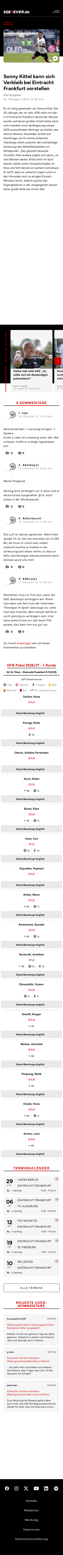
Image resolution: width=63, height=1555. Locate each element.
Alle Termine (31, 1288)
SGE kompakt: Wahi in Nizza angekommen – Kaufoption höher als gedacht (31, 1326)
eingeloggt (24, 643)
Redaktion (31, 1510)
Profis (8, 22)
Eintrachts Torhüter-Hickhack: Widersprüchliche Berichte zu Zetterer (28, 1359)
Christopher (13, 95)
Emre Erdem (20, 386)
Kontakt (31, 1500)
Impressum (31, 1529)
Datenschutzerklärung (31, 1539)
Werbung (31, 1520)
